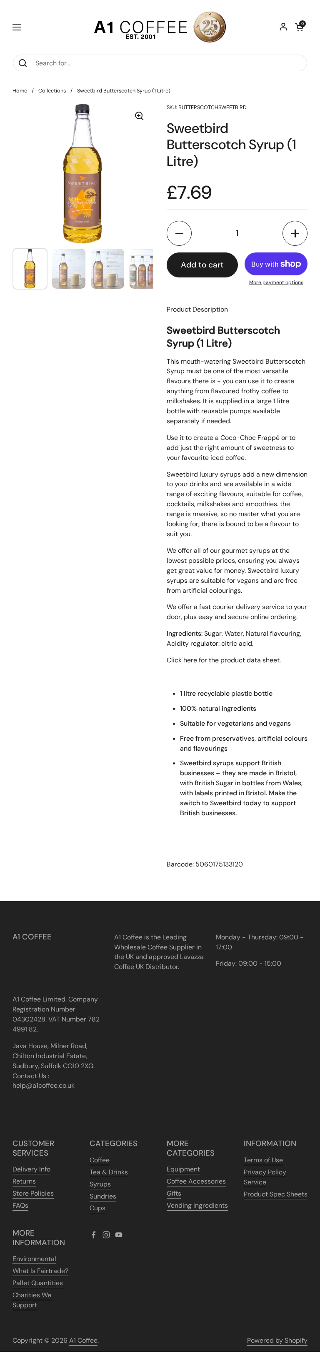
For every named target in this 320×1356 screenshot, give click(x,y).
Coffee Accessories (196, 1181)
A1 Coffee (83, 1340)
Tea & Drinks (109, 1172)
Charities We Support (31, 1300)
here (190, 660)
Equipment (183, 1169)
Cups (97, 1208)
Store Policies (33, 1193)
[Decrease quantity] (179, 233)
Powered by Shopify (277, 1340)
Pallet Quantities (37, 1283)
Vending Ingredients (197, 1205)
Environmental (34, 1258)
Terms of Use (263, 1160)
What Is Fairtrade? (40, 1270)
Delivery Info (31, 1169)
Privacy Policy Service (265, 1177)
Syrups (100, 1184)
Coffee (100, 1160)
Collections (52, 90)
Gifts (174, 1193)
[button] (299, 27)
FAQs (20, 1205)
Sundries (103, 1196)
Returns (24, 1181)
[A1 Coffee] (160, 27)
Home (19, 90)
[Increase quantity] (295, 233)
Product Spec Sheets (276, 1194)
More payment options (276, 282)
